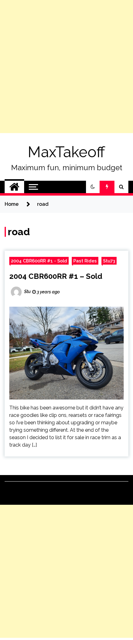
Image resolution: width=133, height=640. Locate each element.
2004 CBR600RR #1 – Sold (55, 276)
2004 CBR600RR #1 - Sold (39, 260)
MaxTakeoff (66, 152)
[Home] (14, 187)
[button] (93, 187)
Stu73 (109, 260)
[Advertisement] (66, 66)
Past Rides (85, 260)
